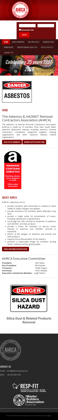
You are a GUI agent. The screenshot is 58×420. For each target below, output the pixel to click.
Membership (8, 47)
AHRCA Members (18, 41)
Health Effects (47, 47)
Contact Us (8, 52)
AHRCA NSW (16, 416)
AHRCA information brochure (15, 249)
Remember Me (27, 30)
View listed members (12, 142)
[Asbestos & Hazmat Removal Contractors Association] (20, 10)
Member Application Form (34, 142)
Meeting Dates (33, 41)
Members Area (48, 41)
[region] (29, 65)
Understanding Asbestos (27, 47)
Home (6, 41)
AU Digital (47, 416)
